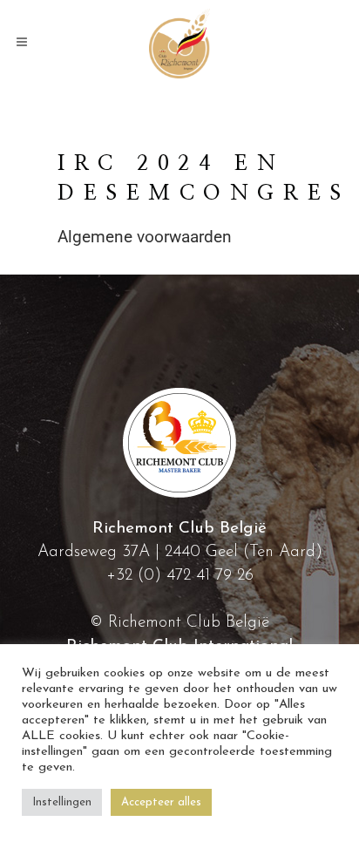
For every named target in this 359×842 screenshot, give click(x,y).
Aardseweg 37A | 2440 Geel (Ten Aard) (179, 552)
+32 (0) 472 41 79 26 (180, 575)
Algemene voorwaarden (145, 237)
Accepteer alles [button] (161, 802)
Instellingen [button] (61, 802)
